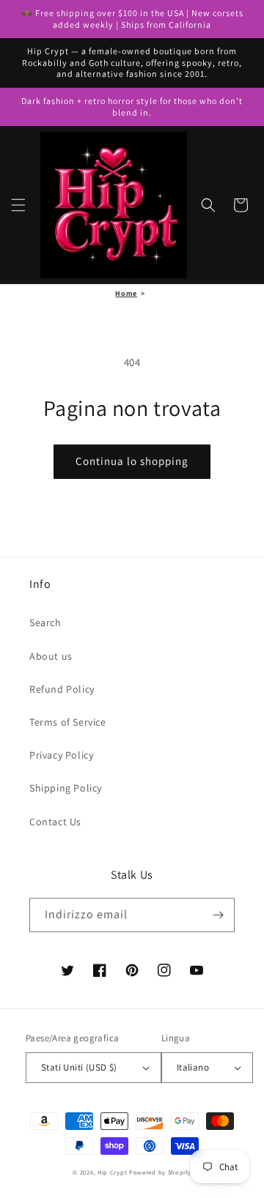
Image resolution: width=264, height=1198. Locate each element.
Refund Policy (62, 689)
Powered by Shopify (160, 1172)
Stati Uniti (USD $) (79, 1067)
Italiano (193, 1067)
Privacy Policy (61, 755)
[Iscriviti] (218, 915)
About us (51, 656)
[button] (18, 205)
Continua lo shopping (132, 461)
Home (125, 293)
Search (45, 622)
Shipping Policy (65, 788)
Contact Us (55, 821)
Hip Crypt (112, 1172)
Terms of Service (67, 722)
